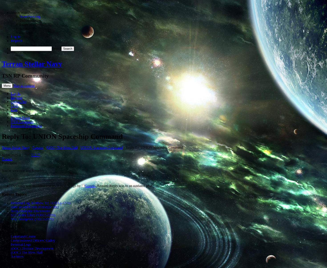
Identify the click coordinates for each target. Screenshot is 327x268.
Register (16, 41)
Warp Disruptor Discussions (30, 211)
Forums (37, 147)
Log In (15, 93)
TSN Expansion (22, 122)
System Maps (20, 118)
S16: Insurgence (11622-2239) (32, 219)
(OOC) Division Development (32, 248)
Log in (15, 37)
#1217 (35, 155)
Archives (17, 256)
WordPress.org (30, 17)
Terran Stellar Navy (32, 64)
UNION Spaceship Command (101, 147)
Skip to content (23, 85)
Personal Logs (21, 244)
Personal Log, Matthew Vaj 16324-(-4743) (41, 203)
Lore (14, 109)
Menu (7, 85)
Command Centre (23, 236)
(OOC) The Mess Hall (61, 147)
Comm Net (18, 101)
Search (56, 48)
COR (14, 105)
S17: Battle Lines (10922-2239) (33, 215)
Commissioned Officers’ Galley (33, 240)
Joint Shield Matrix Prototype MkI (35, 207)
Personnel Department (26, 126)
